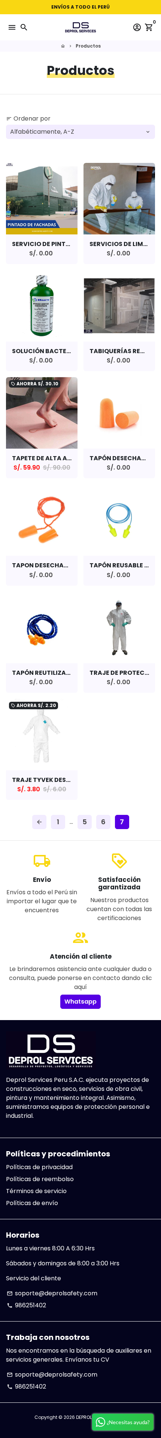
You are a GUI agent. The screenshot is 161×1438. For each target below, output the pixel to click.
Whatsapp (80, 1001)
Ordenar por (28, 118)
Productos (88, 46)
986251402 (26, 1305)
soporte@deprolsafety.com (52, 1293)
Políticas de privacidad (39, 1167)
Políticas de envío (32, 1203)
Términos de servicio (36, 1191)
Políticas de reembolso (40, 1179)
